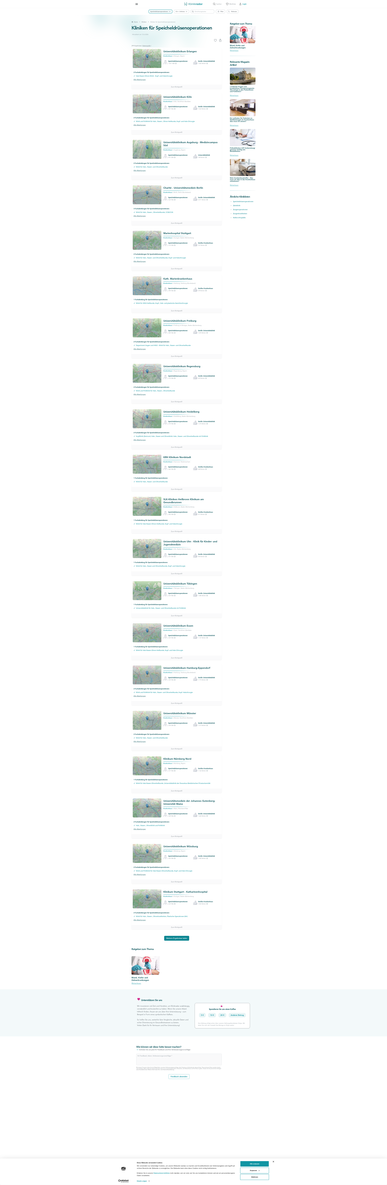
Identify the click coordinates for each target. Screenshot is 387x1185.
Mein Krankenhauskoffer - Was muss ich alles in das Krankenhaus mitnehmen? (242, 179)
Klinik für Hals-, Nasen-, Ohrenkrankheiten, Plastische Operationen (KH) (161, 916)
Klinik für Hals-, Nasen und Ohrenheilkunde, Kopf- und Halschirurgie (160, 566)
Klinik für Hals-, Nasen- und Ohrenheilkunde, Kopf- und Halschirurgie (161, 258)
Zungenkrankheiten (240, 214)
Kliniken (144, 22)
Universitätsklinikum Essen (178, 625)
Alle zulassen (254, 1164)
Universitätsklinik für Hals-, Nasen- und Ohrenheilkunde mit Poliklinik (161, 608)
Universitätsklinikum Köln (177, 96)
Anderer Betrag (237, 1015)
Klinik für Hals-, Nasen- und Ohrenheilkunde (152, 167)
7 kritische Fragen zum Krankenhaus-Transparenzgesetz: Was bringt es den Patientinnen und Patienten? (242, 89)
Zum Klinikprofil (176, 87)
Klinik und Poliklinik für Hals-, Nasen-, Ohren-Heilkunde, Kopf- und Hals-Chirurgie (165, 121)
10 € (212, 1015)
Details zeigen (142, 1181)
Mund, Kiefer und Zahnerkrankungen (140, 978)
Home (136, 22)
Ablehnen (254, 1177)
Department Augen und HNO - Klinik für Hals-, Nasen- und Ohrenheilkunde (163, 345)
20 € (222, 1015)
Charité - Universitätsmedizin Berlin (183, 187)
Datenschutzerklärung (168, 1069)
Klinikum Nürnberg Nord (177, 758)
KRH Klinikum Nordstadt (177, 457)
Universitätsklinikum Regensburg (181, 366)
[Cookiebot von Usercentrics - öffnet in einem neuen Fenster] (123, 1181)
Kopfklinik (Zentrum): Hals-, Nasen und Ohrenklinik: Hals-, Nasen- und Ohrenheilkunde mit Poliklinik (172, 436)
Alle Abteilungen (140, 80)
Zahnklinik (236, 206)
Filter (222, 11)
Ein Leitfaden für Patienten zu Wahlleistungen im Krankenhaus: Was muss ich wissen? (242, 119)
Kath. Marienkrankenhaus (177, 278)
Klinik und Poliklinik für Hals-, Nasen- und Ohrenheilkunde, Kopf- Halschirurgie (164, 692)
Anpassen (253, 1170)
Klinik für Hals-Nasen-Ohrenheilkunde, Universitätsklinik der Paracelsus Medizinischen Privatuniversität (173, 783)
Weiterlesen (136, 983)
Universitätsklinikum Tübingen (180, 583)
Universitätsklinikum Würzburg (180, 846)
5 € (202, 1015)
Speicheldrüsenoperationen (243, 202)
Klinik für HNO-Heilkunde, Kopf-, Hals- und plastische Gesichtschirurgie (162, 303)
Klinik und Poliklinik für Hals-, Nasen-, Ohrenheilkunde (155, 391)
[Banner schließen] (273, 1161)
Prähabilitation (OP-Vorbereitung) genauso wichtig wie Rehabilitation (242, 149)
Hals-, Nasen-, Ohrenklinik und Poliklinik (150, 825)
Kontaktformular (143, 1069)
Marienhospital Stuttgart (177, 233)
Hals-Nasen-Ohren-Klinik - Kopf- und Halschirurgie (154, 76)
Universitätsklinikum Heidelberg (181, 411)
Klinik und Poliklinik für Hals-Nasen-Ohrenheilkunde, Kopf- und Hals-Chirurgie (164, 871)
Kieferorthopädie (239, 218)
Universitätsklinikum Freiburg (179, 320)
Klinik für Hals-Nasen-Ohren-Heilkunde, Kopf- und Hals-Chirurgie (159, 650)
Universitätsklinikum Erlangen (180, 51)
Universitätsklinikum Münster (179, 713)
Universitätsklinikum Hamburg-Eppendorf (186, 667)
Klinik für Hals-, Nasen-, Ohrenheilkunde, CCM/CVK (154, 212)
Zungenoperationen (240, 210)
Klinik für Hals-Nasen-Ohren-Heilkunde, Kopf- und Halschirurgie (159, 524)
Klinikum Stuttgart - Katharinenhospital (185, 891)
